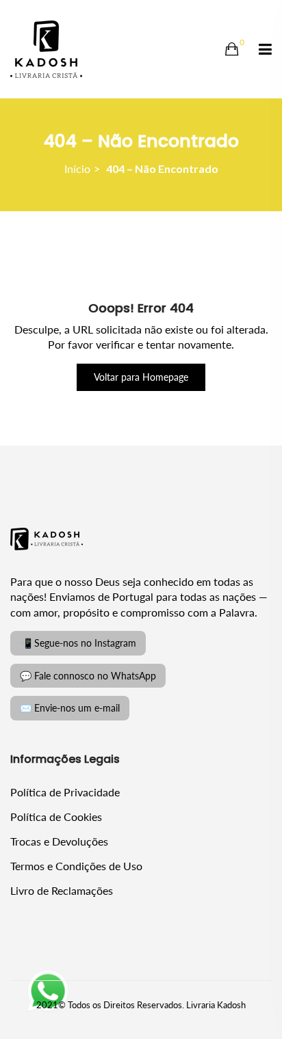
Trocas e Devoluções (59, 841)
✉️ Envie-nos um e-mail (70, 708)
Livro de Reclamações (61, 890)
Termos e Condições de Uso (76, 865)
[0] (231, 49)
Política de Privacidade (65, 791)
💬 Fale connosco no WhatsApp (88, 676)
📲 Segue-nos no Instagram (78, 643)
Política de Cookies (56, 816)
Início (77, 168)
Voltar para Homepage (141, 377)
